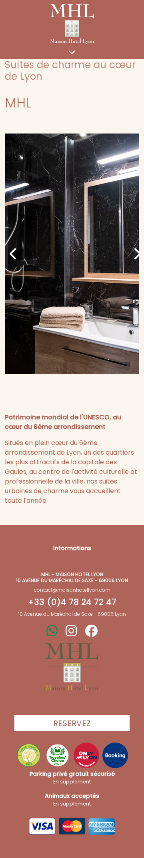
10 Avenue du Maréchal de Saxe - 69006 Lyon (72, 614)
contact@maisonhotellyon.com (72, 590)
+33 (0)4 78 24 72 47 (72, 602)
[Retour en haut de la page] (72, 667)
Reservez (72, 723)
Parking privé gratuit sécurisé (72, 777)
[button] (10, 253)
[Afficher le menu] (72, 53)
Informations (72, 548)
